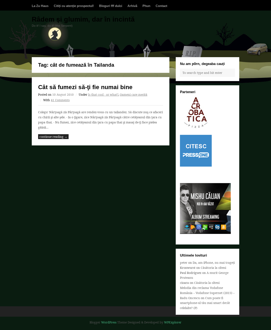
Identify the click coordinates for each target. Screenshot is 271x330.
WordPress (108, 322)
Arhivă (132, 6)
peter (183, 263)
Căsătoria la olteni (213, 268)
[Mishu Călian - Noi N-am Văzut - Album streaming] (205, 233)
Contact (161, 6)
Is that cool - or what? (103, 95)
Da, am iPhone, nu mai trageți (214, 263)
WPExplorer (172, 322)
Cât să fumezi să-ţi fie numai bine (85, 87)
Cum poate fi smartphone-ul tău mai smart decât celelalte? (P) (205, 303)
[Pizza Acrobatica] (196, 127)
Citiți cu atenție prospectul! (74, 6)
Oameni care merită (133, 95)
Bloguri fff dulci (110, 6)
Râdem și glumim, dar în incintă (83, 19)
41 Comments (60, 100)
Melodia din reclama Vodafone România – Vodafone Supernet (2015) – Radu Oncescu (207, 293)
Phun (146, 6)
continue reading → (53, 137)
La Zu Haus (40, 6)
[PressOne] (196, 165)
